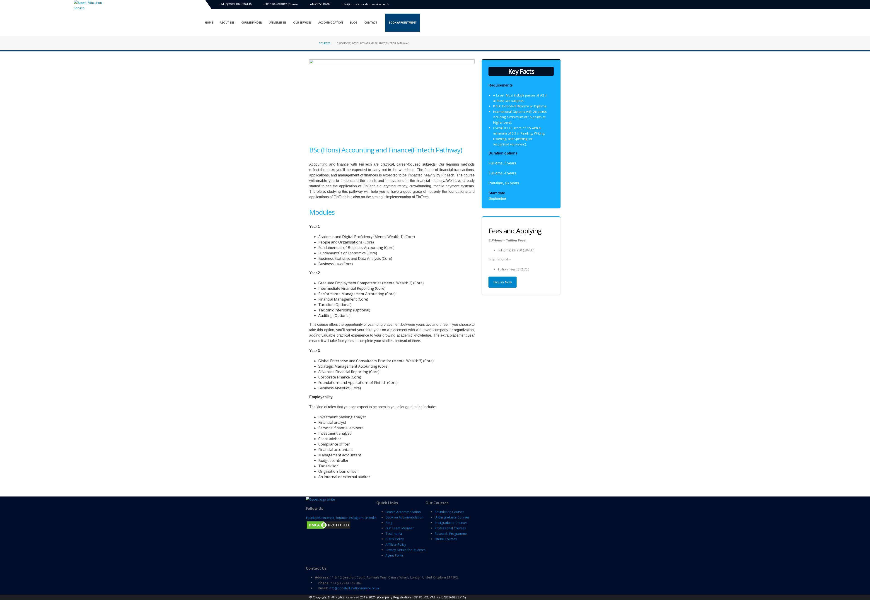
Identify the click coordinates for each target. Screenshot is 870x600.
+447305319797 (319, 4)
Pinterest (327, 518)
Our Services (302, 22)
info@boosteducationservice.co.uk (365, 4)
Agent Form (394, 555)
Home (209, 22)
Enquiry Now (502, 282)
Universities (277, 22)
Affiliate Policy (395, 544)
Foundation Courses (449, 512)
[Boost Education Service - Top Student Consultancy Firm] (91, 5)
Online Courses (446, 539)
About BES (227, 22)
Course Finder (251, 22)
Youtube (341, 518)
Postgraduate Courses (451, 522)
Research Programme (451, 533)
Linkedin (370, 518)
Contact (370, 22)
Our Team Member (399, 528)
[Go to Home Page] (310, 43)
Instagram (355, 518)
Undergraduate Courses (452, 517)
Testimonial (394, 533)
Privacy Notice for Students (405, 550)
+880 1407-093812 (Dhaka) (280, 4)
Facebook (313, 518)
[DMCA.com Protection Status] (328, 524)
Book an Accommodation (404, 517)
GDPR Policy (394, 539)
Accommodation (330, 22)
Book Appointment (402, 22)
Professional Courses (450, 528)
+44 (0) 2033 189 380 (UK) (234, 4)
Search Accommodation (403, 512)
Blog (353, 22)
